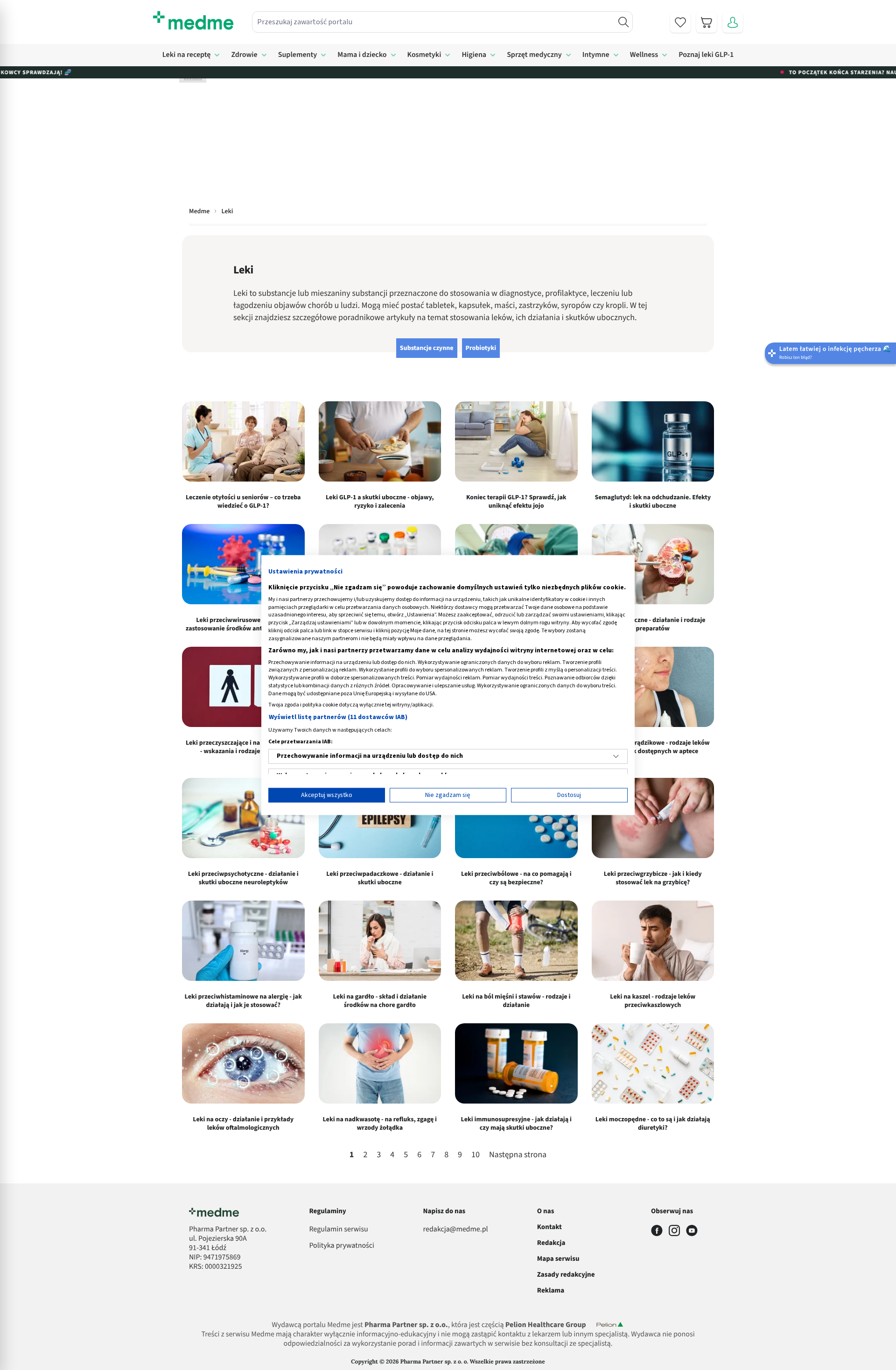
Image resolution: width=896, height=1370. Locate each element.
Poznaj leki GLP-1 (706, 55)
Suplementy (297, 55)
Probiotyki (481, 348)
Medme (199, 211)
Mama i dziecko (361, 55)
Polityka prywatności (341, 1246)
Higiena (474, 55)
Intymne (595, 55)
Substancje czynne (427, 348)
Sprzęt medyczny (534, 55)
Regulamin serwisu (338, 1229)
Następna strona (517, 1155)
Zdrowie (244, 55)
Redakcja (551, 1242)
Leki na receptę (186, 55)
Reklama (550, 1290)
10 (475, 1155)
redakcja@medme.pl (455, 1229)
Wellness (644, 55)
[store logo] (193, 20)
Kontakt (549, 1227)
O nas (545, 1211)
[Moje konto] (732, 22)
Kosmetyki (424, 55)
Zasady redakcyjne (566, 1274)
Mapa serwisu (558, 1258)
